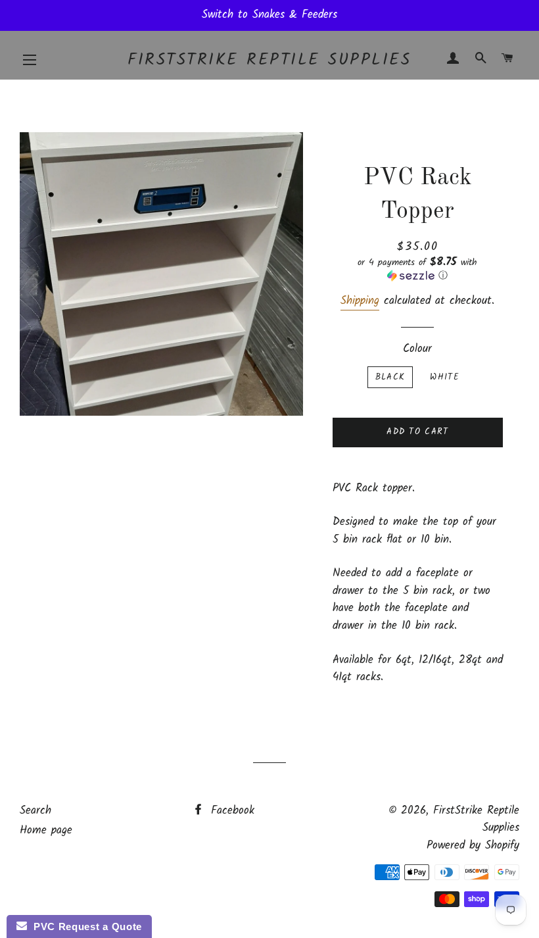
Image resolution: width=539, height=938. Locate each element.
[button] (418, 270)
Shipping (359, 301)
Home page (46, 830)
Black (390, 377)
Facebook (230, 811)
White (444, 377)
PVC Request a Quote (84, 926)
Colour (417, 349)
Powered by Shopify (473, 845)
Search (35, 811)
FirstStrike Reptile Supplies (269, 60)
